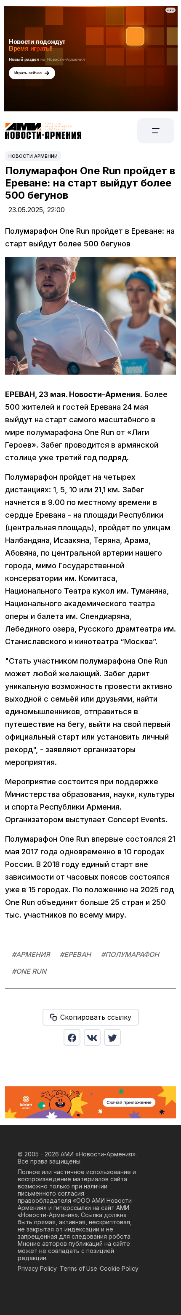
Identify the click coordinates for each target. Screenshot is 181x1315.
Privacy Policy (37, 1268)
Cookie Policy (119, 1268)
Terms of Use (78, 1268)
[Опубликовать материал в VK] (92, 1037)
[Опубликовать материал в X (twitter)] (112, 1037)
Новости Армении (33, 156)
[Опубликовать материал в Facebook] (72, 1037)
